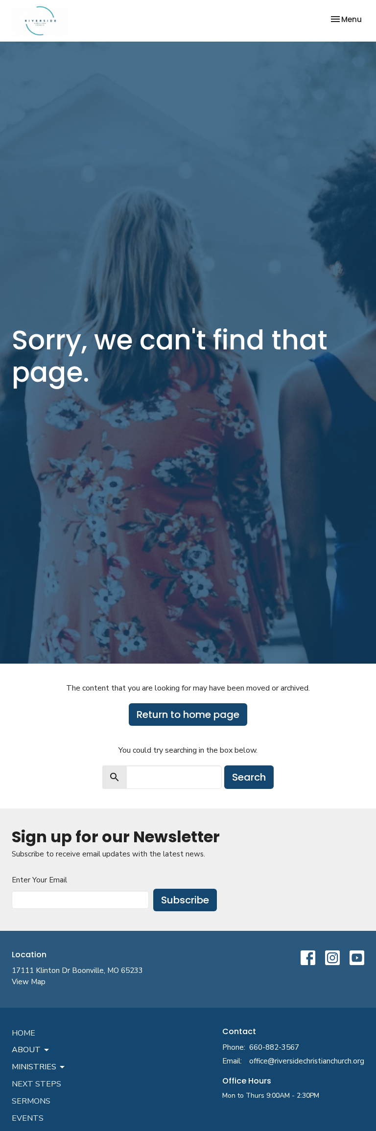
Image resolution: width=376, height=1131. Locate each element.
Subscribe (185, 900)
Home (23, 1033)
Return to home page (188, 714)
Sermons (31, 1101)
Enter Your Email (39, 880)
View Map (29, 982)
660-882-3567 (274, 1047)
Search (249, 777)
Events (28, 1118)
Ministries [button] (34, 1067)
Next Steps (36, 1084)
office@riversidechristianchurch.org (306, 1061)
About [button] (26, 1049)
